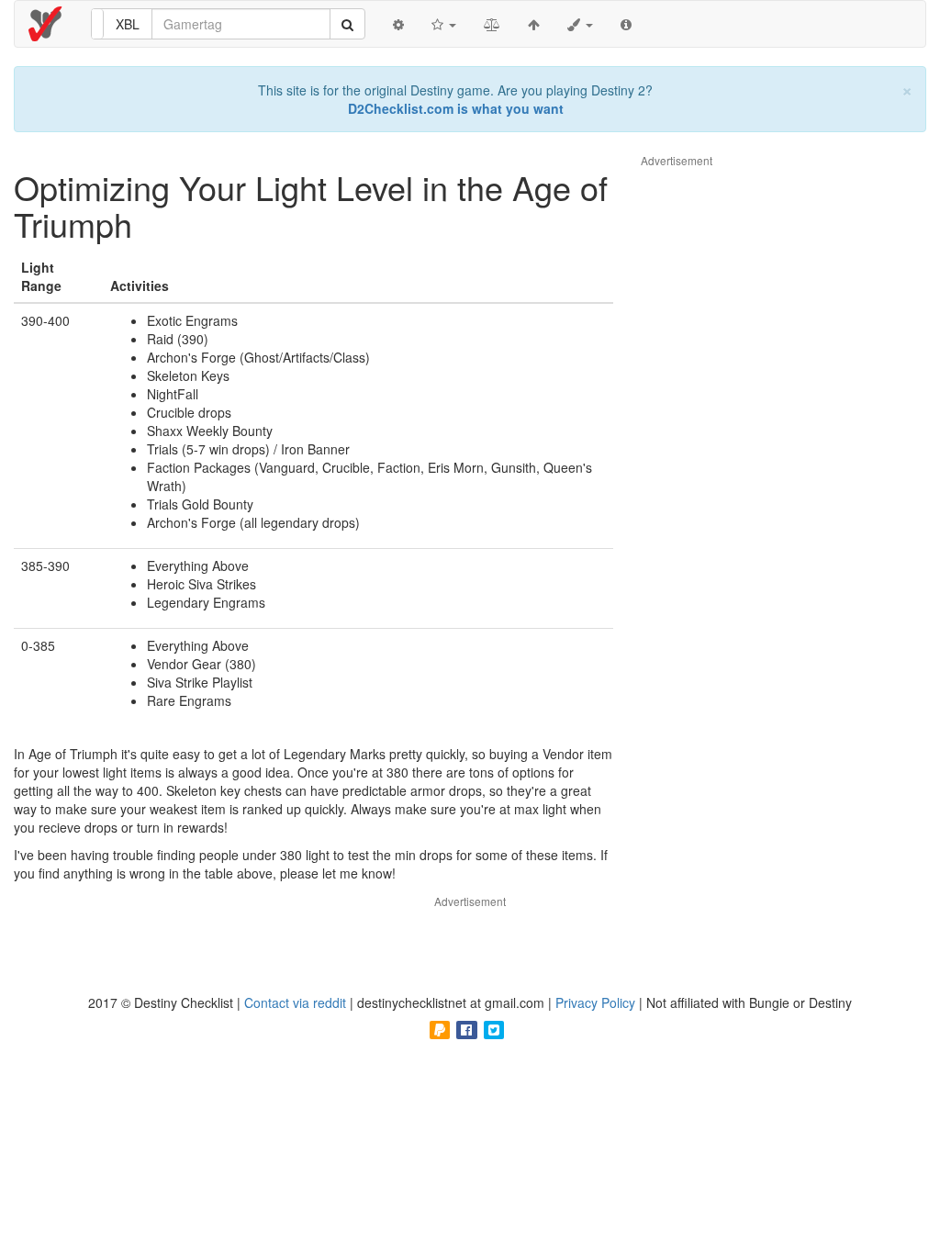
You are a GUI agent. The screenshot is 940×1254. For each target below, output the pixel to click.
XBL (128, 24)
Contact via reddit (297, 1002)
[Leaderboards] (444, 24)
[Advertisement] (778, 444)
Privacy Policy (597, 1002)
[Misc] (580, 24)
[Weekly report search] (347, 23)
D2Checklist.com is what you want (456, 108)
